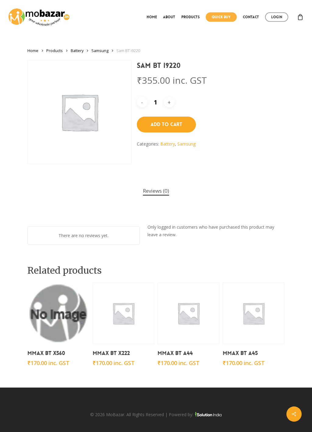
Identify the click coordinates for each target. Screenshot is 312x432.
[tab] (156, 191)
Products (54, 50)
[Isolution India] (208, 414)
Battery (77, 50)
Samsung (99, 50)
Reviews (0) (156, 190)
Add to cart (166, 124)
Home (32, 50)
